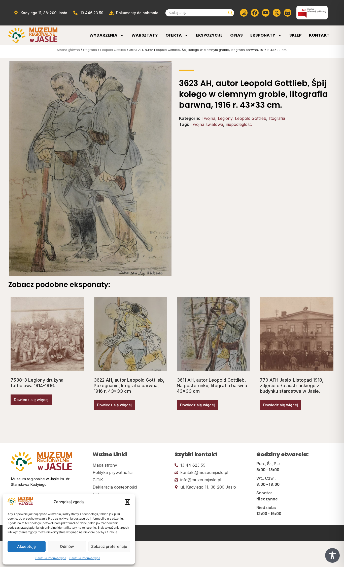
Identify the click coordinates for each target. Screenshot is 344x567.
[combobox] (197, 12)
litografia (90, 50)
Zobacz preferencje (109, 546)
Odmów (67, 546)
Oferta (173, 35)
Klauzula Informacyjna (50, 558)
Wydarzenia (103, 35)
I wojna (208, 118)
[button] (127, 501)
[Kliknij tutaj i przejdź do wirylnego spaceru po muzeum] (287, 12)
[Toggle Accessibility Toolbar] (332, 555)
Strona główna (68, 50)
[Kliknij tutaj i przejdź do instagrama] (244, 12)
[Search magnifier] (230, 12)
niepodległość (239, 124)
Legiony (225, 118)
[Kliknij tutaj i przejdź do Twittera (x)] (276, 12)
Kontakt (319, 35)
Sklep (295, 35)
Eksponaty (262, 35)
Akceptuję (26, 546)
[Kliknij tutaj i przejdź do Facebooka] (254, 12)
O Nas (236, 35)
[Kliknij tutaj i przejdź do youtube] (265, 12)
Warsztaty (144, 35)
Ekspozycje (209, 35)
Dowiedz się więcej (31, 399)
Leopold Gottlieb (113, 50)
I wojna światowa (206, 124)
